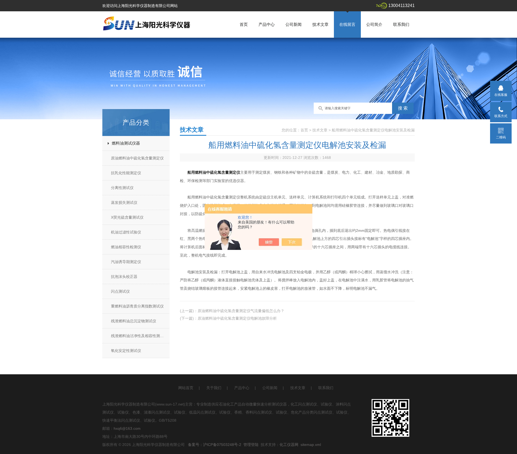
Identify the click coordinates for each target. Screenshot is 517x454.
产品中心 (266, 24)
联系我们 (401, 24)
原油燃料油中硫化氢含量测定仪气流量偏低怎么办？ (241, 311)
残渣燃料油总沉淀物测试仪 (133, 321)
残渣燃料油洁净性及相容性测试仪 (139, 336)
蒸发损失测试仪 (124, 202)
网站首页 (185, 388)
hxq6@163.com (127, 428)
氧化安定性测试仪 (126, 350)
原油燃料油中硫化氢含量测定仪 (137, 158)
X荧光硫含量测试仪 (127, 217)
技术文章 (320, 24)
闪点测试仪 (120, 291)
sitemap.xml (311, 444)
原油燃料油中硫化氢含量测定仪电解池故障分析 (237, 318)
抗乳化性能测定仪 (126, 173)
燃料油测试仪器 (126, 143)
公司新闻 (293, 24)
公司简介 (374, 24)
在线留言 (347, 24)
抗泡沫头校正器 (124, 276)
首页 (244, 24)
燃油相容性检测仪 (126, 247)
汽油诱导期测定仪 (126, 262)
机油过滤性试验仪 (126, 232)
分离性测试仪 (122, 188)
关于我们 (213, 388)
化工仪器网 (289, 444)
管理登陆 (250, 444)
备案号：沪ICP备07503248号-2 (214, 444)
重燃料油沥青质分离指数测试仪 (137, 306)
